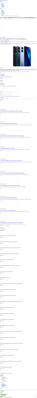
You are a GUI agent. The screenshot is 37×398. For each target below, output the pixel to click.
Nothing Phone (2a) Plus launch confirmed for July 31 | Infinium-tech (8, 123)
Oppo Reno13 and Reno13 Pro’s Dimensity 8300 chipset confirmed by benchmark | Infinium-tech (12, 135)
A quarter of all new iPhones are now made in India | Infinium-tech (7, 319)
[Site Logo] (4, 0)
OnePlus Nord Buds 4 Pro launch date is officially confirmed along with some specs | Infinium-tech (10, 265)
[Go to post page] (8, 121)
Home (2, 10)
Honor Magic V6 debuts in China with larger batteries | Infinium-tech (7, 325)
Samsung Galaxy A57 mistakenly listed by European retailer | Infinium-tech (8, 289)
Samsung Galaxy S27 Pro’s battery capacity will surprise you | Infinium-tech (8, 235)
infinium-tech (2, 40)
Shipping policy (3, 386)
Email (1, 93)
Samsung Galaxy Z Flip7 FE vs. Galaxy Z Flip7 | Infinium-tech (8, 210)
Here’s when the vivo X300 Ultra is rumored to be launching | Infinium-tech (8, 337)
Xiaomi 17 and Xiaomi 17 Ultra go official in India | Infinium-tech (7, 259)
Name (1, 92)
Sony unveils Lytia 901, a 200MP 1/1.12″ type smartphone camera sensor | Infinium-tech (11, 160)
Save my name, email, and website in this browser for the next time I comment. (10, 96)
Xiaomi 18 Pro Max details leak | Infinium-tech (5, 277)
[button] (1, 1)
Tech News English (6, 40)
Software (3, 6)
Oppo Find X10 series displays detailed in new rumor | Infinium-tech (7, 307)
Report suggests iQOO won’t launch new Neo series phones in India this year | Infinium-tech (9, 253)
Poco (1, 41)
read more (28, 112)
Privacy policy (3, 384)
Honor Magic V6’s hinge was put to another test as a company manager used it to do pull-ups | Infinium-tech (11, 331)
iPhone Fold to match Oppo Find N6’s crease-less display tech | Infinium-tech (8, 295)
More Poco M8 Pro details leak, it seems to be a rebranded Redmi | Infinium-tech (10, 185)
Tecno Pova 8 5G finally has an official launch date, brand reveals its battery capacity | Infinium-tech (10, 247)
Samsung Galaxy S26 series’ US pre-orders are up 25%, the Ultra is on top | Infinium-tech (9, 349)
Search (1, 225)
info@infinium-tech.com (4, 380)
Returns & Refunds (4, 385)
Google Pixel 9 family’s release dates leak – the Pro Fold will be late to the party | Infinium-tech (11, 222)
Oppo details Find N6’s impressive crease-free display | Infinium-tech (7, 355)
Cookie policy (3, 383)
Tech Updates (3, 5)
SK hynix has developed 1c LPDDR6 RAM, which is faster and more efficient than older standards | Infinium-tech (11, 343)
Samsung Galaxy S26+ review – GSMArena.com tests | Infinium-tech (7, 313)
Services (3, 4)
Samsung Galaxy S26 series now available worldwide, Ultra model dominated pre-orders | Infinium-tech (10, 301)
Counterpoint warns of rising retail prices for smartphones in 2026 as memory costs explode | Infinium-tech (11, 283)
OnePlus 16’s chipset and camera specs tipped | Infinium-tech (6, 271)
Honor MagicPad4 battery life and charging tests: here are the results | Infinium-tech (8, 241)
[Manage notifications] (1, 396)
